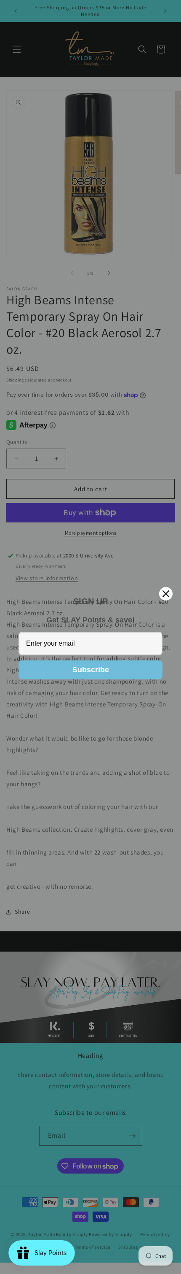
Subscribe (90, 669)
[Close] (166, 594)
